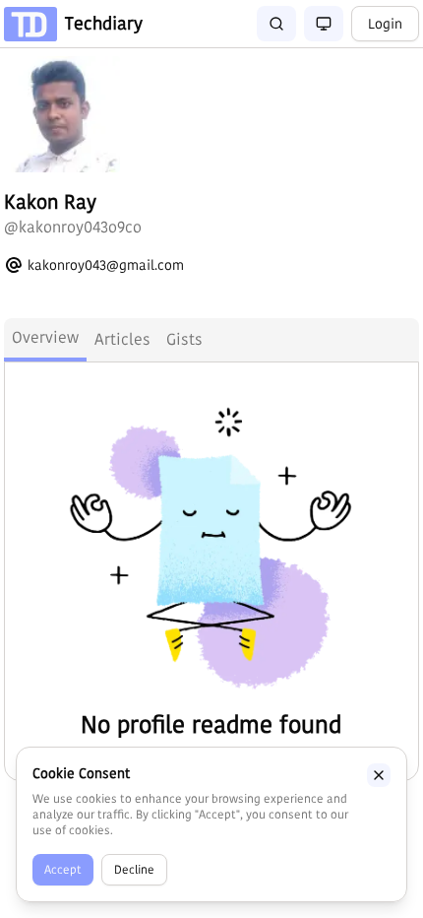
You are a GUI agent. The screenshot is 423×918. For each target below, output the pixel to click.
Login (385, 23)
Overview (45, 337)
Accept (63, 869)
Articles (122, 339)
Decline (134, 869)
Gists (184, 339)
